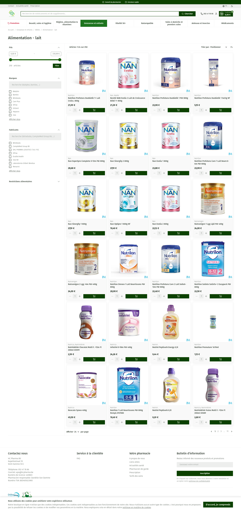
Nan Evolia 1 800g (160, 161)
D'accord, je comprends (218, 504)
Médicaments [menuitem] (231, 24)
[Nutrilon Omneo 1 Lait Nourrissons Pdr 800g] (129, 259)
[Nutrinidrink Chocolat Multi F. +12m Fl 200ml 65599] (86, 322)
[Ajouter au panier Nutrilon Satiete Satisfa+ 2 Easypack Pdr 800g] (220, 296)
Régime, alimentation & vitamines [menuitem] (68, 23)
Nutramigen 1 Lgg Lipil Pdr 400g (208, 224)
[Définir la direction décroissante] (231, 47)
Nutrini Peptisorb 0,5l (161, 410)
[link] (212, 431)
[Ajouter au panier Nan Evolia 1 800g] (178, 173)
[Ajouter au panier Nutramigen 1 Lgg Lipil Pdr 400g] (220, 233)
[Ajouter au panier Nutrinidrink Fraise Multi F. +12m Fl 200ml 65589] (220, 422)
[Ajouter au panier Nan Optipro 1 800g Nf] (136, 233)
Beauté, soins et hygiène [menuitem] (41, 24)
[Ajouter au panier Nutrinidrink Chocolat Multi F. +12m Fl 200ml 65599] (94, 359)
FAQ (78, 459)
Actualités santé (22, 6)
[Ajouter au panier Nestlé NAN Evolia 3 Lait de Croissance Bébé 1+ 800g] (136, 110)
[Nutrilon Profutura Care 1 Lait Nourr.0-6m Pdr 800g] (213, 136)
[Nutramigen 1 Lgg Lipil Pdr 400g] (213, 199)
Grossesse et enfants (24, 30)
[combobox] (100, 13)
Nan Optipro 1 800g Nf (120, 224)
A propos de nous (137, 459)
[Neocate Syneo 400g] (86, 385)
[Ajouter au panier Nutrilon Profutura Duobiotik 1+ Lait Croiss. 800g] (94, 110)
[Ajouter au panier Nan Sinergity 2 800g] (136, 173)
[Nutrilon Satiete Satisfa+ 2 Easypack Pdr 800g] (213, 259)
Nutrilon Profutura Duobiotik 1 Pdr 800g (170, 98)
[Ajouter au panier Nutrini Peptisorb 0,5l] (178, 422)
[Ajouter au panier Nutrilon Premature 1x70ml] (220, 359)
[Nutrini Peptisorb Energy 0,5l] (171, 322)
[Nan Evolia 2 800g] (171, 199)
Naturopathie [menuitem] (151, 24)
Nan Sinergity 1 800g (77, 224)
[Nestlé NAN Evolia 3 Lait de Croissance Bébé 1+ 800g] (129, 73)
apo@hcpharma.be (24, 472)
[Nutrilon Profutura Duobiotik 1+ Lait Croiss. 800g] (86, 73)
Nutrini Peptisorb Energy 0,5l (165, 347)
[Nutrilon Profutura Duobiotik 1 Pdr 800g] (171, 73)
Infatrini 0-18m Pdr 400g (121, 347)
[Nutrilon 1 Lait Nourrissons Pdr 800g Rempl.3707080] (129, 385)
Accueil (11, 30)
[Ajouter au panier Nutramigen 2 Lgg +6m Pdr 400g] (94, 296)
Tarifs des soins (136, 476)
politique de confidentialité (199, 481)
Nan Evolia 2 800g (160, 224)
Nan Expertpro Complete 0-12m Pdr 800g (86, 161)
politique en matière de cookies (137, 508)
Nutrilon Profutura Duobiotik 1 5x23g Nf (212, 98)
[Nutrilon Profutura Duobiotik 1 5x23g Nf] (213, 73)
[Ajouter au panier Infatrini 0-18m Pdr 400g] (136, 359)
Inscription (205, 473)
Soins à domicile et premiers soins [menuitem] (176, 23)
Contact (11, 6)
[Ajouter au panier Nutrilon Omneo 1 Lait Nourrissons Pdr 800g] (136, 296)
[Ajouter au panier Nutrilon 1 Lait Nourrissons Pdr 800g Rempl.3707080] (136, 422)
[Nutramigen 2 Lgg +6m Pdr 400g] (86, 259)
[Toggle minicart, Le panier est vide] (221, 14)
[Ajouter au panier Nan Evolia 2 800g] (178, 233)
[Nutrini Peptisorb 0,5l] (171, 385)
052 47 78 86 (23, 470)
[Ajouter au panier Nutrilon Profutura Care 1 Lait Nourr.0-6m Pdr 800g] (220, 173)
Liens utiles (134, 462)
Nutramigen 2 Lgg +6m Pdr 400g (82, 284)
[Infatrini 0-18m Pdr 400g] (129, 322)
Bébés (37, 30)
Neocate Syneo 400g (77, 410)
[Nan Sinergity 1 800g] (86, 199)
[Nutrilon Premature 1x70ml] (213, 322)
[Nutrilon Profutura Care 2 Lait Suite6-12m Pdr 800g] (171, 259)
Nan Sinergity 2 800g (119, 161)
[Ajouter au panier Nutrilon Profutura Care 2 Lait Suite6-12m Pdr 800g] (178, 296)
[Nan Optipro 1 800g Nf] (129, 199)
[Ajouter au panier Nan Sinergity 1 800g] (94, 233)
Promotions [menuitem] (14, 23)
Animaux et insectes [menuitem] (203, 24)
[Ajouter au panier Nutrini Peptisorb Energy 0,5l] (178, 359)
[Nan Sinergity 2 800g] (129, 136)
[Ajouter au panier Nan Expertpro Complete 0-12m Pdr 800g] (94, 173)
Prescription (35, 6)
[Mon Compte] (216, 14)
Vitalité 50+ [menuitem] (124, 24)
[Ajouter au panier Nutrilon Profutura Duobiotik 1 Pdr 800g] (178, 110)
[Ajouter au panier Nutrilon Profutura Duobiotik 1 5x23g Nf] (220, 110)
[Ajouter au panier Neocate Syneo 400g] (94, 422)
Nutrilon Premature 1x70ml (206, 347)
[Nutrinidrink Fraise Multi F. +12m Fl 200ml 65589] (213, 385)
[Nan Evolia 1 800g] (171, 136)
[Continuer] (231, 431)
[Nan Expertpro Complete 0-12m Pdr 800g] (86, 136)
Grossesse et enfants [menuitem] (95, 24)
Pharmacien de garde (139, 469)
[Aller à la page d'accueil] (12, 14)
